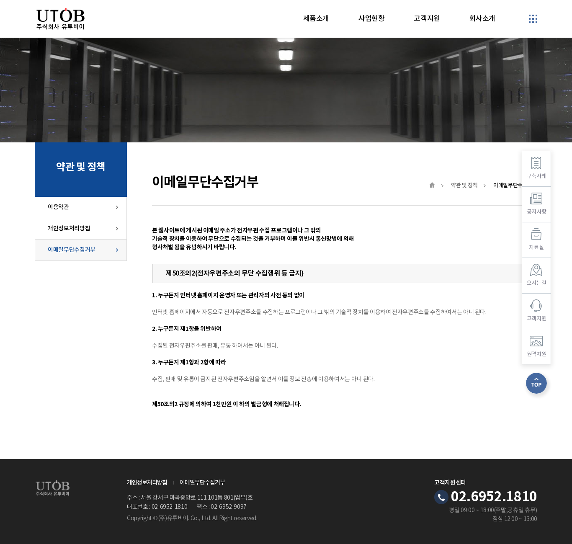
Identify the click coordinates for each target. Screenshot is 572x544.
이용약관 (58, 207)
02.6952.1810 (494, 497)
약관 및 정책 (464, 185)
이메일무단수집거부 (71, 249)
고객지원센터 (450, 483)
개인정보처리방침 (69, 228)
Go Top (536, 383)
